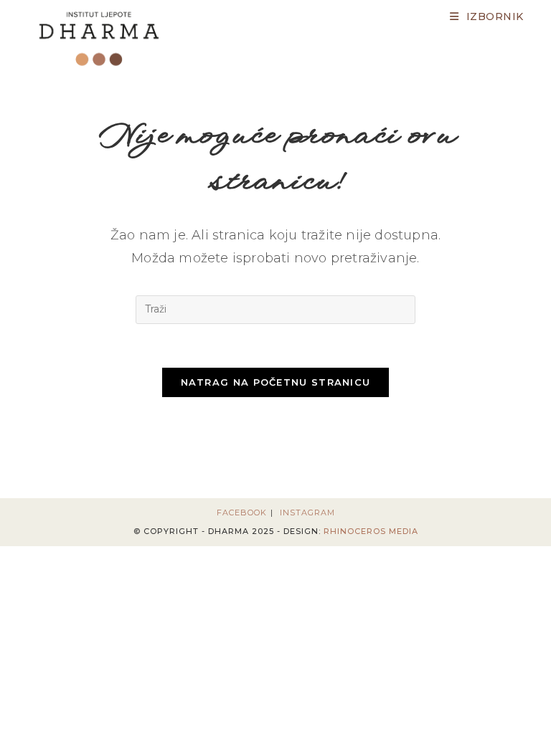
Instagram (307, 512)
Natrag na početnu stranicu (276, 382)
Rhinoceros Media (371, 531)
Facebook (242, 512)
